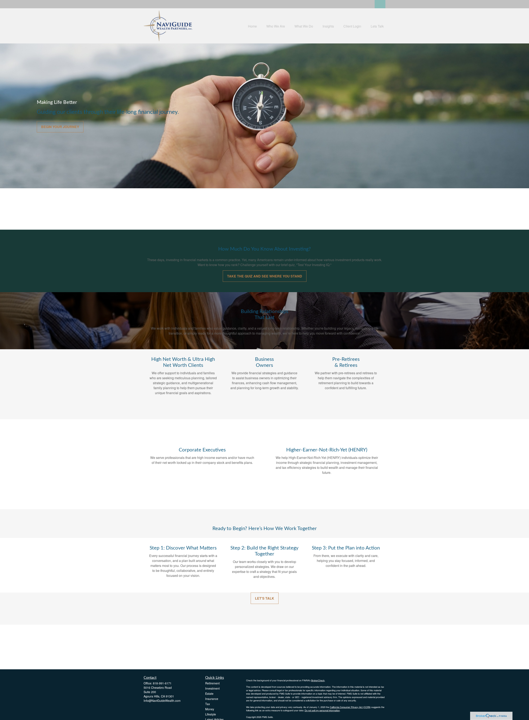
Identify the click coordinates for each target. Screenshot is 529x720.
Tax (207, 704)
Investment (212, 688)
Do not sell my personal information (322, 710)
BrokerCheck (318, 680)
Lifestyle (210, 714)
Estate (209, 693)
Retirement (212, 683)
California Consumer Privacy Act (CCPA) (350, 707)
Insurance (211, 699)
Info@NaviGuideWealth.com (162, 700)
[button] (252, 26)
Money (209, 709)
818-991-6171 (162, 683)
